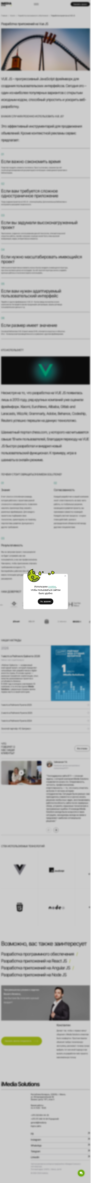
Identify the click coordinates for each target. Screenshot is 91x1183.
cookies (51, 586)
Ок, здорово (44, 601)
